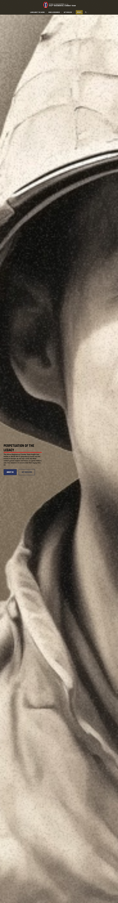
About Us (10, 472)
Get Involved (27, 472)
